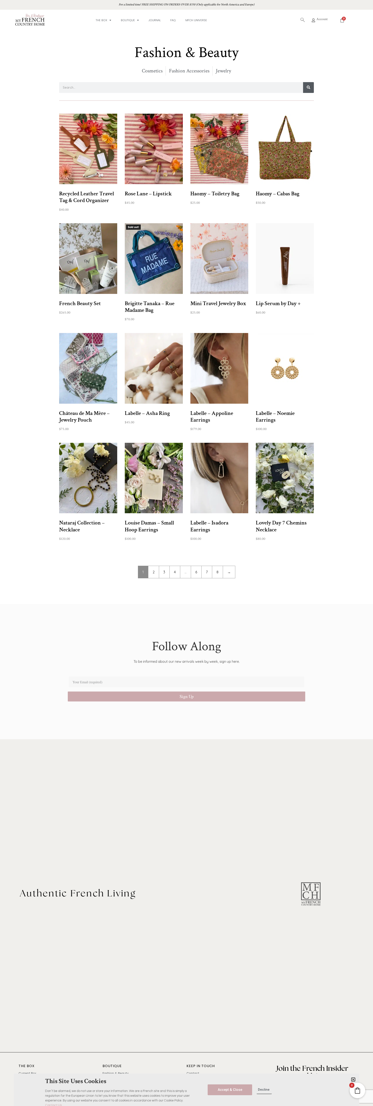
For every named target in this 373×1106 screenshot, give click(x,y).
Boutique (128, 20)
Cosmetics (152, 70)
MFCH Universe (196, 20)
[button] (353, 1079)
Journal (155, 20)
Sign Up (187, 696)
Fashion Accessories (189, 70)
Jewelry (223, 70)
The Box (101, 20)
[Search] (308, 87)
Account (322, 19)
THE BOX (27, 1065)
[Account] (313, 20)
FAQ (173, 20)
